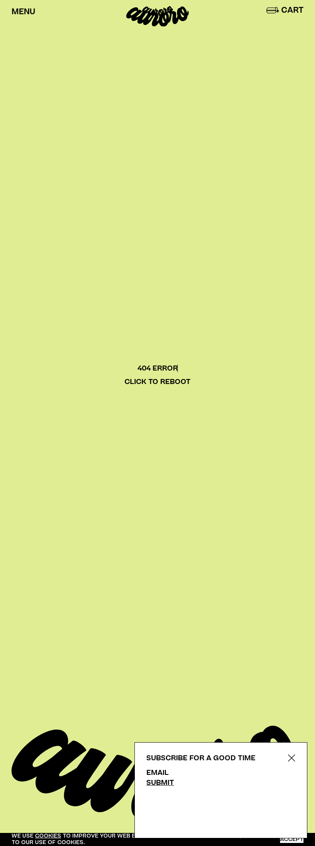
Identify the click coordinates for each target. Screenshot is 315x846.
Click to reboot (157, 382)
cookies (48, 836)
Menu (23, 11)
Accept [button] (291, 839)
